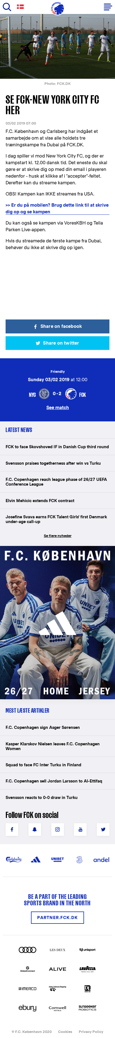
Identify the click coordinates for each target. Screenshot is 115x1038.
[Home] (57, 8)
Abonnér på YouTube (80, 829)
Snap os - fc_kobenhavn (34, 829)
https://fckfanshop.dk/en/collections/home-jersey (53, 552)
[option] (57, 46)
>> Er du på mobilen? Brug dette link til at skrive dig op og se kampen (57, 208)
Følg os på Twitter (103, 829)
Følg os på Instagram (57, 829)
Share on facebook (61, 326)
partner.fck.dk (57, 917)
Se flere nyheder (57, 536)
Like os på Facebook (12, 829)
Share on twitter (61, 343)
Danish (21, 7)
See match (57, 407)
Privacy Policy (91, 1032)
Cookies (65, 1032)
